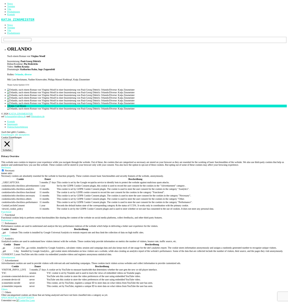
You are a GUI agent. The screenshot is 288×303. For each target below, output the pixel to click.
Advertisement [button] (8, 257)
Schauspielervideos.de (15, 116)
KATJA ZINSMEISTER (21, 113)
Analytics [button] (5, 235)
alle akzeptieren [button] (22, 134)
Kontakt (11, 14)
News (10, 3)
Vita (9, 9)
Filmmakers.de (38, 116)
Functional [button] (6, 212)
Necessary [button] (6, 167)
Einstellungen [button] (7, 134)
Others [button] (4, 289)
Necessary (10, 170)
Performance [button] (7, 220)
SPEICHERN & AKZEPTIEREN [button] (17, 297)
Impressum (12, 124)
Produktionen (13, 11)
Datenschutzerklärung (17, 127)
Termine (11, 6)
